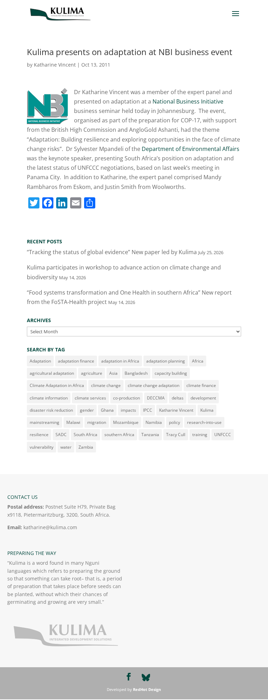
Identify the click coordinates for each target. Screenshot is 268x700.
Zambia (86, 447)
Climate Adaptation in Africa (57, 385)
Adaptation (40, 361)
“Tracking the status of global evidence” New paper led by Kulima (112, 252)
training (199, 435)
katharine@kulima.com (50, 527)
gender (87, 410)
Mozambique (126, 422)
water (66, 447)
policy (174, 422)
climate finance (201, 385)
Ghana (107, 410)
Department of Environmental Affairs (190, 149)
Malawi (73, 422)
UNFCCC (222, 435)
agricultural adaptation (52, 373)
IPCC (147, 410)
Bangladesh (136, 373)
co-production (126, 398)
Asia (113, 373)
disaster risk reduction (51, 410)
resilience (39, 435)
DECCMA (156, 398)
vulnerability (41, 447)
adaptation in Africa (120, 361)
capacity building (171, 373)
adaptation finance (76, 361)
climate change (106, 385)
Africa (197, 361)
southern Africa (119, 435)
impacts (128, 410)
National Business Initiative (187, 101)
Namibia (154, 422)
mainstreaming (44, 422)
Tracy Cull (175, 435)
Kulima (207, 410)
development (203, 398)
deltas (178, 398)
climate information (49, 398)
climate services (90, 398)
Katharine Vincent (55, 64)
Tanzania (150, 435)
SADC (61, 435)
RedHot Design (147, 689)
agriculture (91, 373)
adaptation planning (165, 361)
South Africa (85, 435)
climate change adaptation (153, 385)
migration (96, 422)
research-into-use (204, 422)
